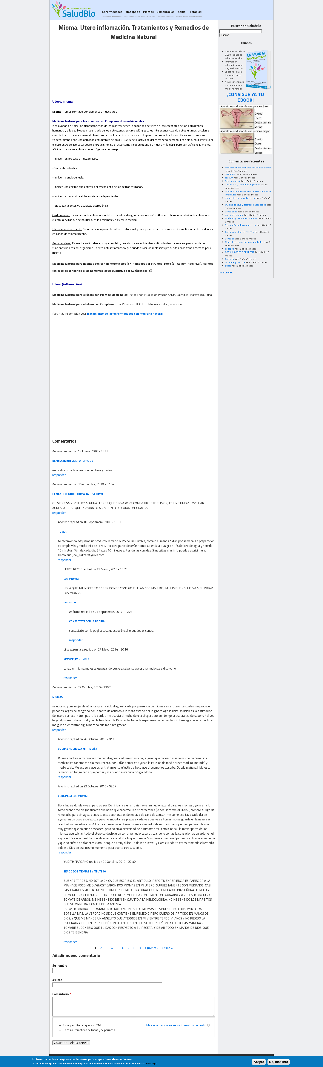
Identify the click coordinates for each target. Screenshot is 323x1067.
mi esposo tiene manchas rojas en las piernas (248, 167)
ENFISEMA (230, 174)
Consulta (229, 238)
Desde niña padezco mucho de (240, 225)
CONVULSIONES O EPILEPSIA (240, 252)
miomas (57, 697)
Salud (182, 14)
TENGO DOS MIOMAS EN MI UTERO (85, 871)
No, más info (278, 1062)
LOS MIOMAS (71, 579)
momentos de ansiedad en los (240, 198)
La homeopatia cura (235, 262)
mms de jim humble (76, 659)
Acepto (259, 1062)
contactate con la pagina (87, 621)
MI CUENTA (226, 272)
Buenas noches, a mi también (77, 749)
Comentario (61, 994)
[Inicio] (73, 9)
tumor (62, 531)
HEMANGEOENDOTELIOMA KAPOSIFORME (78, 494)
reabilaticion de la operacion (72, 461)
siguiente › (151, 948)
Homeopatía (132, 14)
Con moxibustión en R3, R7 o (239, 232)
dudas (228, 265)
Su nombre (59, 965)
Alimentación (166, 14)
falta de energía (233, 181)
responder (59, 474)
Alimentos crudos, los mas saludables (244, 242)
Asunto (57, 980)
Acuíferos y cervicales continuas (241, 218)
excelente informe (234, 215)
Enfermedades (112, 14)
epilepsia (229, 248)
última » (167, 948)
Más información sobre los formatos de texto (176, 1025)
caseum (229, 177)
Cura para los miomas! (73, 796)
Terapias (195, 14)
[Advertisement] (83, 68)
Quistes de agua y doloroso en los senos (245, 204)
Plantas (148, 14)
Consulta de (231, 211)
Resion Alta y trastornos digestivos (242, 184)
